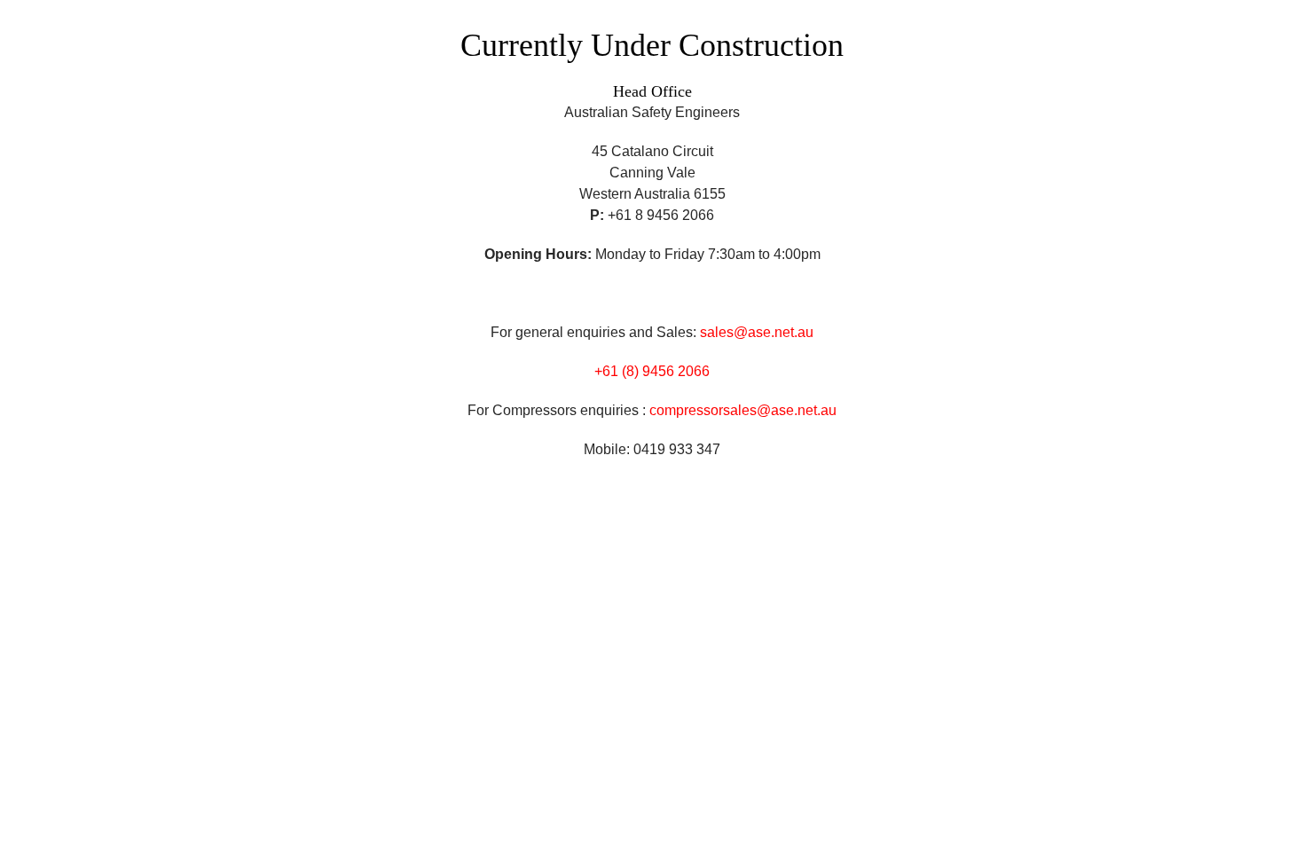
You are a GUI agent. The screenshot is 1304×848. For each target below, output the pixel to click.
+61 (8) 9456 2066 (652, 371)
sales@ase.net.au (756, 332)
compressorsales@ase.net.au (743, 410)
